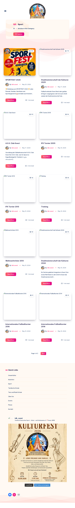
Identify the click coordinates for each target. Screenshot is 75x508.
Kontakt (10, 409)
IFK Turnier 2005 (48, 143)
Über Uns (11, 396)
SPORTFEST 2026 (13, 80)
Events (10, 401)
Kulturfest (11, 379)
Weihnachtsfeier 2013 (14, 261)
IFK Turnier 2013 (12, 207)
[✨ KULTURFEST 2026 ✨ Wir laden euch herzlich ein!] (37, 453)
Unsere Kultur (12, 375)
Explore (19, 34)
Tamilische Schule (13, 388)
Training (44, 207)
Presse (10, 405)
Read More (12, 100)
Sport (10, 384)
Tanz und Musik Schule (15, 392)
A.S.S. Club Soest (12, 143)
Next (43, 353)
